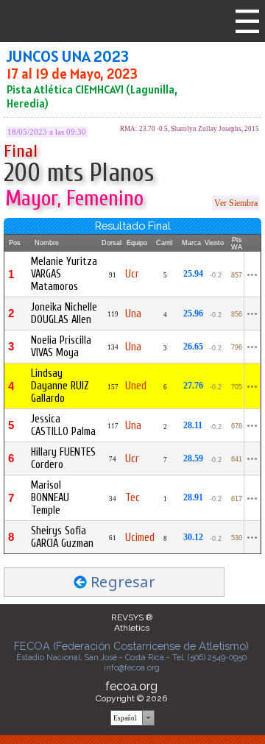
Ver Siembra (236, 203)
